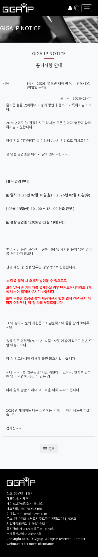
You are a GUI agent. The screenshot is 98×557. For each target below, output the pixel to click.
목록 (51, 449)
